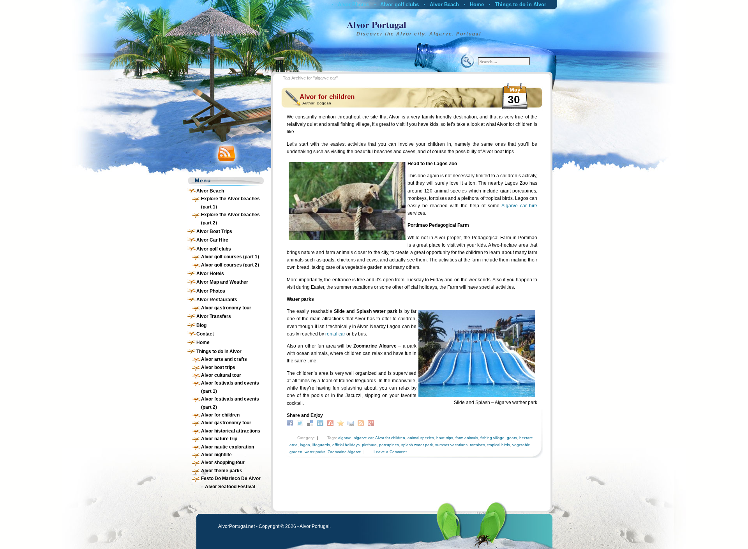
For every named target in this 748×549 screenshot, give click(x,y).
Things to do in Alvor (520, 4)
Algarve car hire (519, 205)
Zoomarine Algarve (344, 452)
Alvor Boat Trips (214, 231)
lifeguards (321, 445)
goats (512, 438)
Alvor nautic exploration (227, 447)
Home (477, 4)
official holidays (346, 445)
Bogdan (324, 103)
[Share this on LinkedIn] (321, 422)
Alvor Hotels (210, 273)
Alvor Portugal (376, 24)
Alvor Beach (444, 4)
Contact (205, 334)
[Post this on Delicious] (311, 422)
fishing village (492, 438)
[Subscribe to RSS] (362, 422)
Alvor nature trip (219, 438)
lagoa (305, 445)
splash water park (417, 445)
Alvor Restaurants (216, 299)
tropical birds (498, 445)
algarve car (363, 438)
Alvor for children (220, 415)
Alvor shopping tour (223, 462)
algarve (344, 438)
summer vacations (451, 445)
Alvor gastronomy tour (226, 308)
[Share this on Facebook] (291, 422)
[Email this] (352, 422)
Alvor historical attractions (230, 431)
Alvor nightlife (216, 454)
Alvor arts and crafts (224, 359)
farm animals (466, 438)
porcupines (389, 445)
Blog (201, 325)
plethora (369, 445)
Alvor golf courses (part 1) (230, 256)
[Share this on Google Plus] (372, 422)
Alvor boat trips (218, 367)
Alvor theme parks (221, 470)
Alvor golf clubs (399, 4)
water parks (315, 452)
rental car (335, 334)
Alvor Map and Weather (222, 282)
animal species (421, 438)
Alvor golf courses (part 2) (230, 265)
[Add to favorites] (341, 422)
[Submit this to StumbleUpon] (331, 422)
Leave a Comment (390, 452)
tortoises (477, 445)
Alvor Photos (353, 4)
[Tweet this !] (301, 422)
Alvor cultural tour (221, 375)
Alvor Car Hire (212, 240)
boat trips (444, 438)
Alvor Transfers (213, 316)
